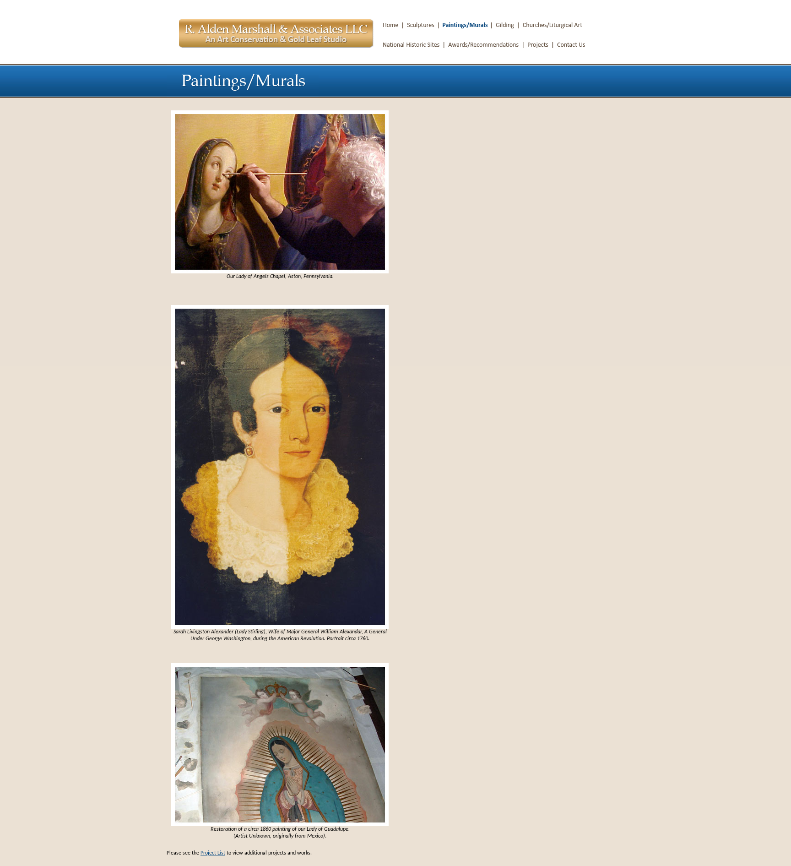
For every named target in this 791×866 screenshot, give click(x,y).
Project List (212, 853)
